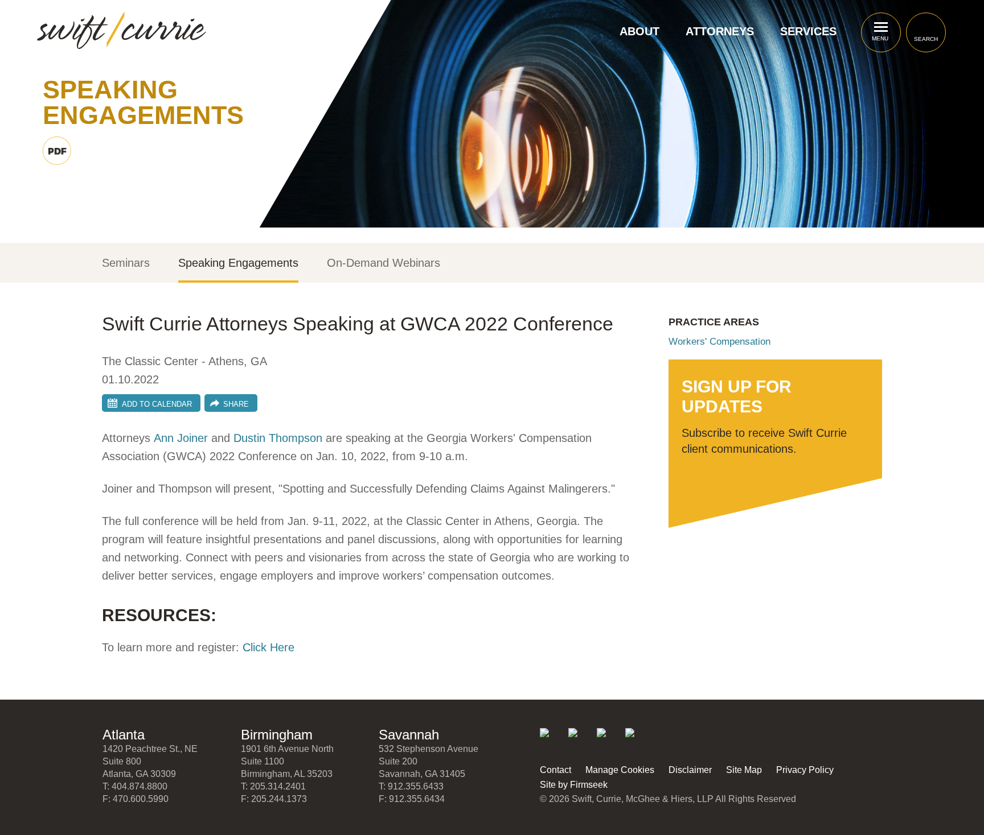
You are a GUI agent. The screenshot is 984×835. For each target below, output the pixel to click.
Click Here (268, 647)
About (639, 31)
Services (808, 31)
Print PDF (57, 151)
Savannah (409, 734)
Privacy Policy (805, 770)
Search (926, 39)
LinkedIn (552, 740)
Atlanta (123, 734)
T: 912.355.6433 (411, 786)
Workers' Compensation (719, 341)
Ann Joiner (181, 438)
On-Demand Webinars (383, 263)
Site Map (744, 770)
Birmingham (277, 734)
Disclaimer (690, 770)
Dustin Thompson (277, 438)
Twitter (580, 740)
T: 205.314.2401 (273, 786)
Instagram (637, 740)
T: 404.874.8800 (134, 786)
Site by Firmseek (574, 784)
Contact (555, 770)
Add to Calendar (157, 404)
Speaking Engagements (238, 263)
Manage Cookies (619, 770)
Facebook (609, 740)
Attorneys (720, 31)
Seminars (126, 263)
